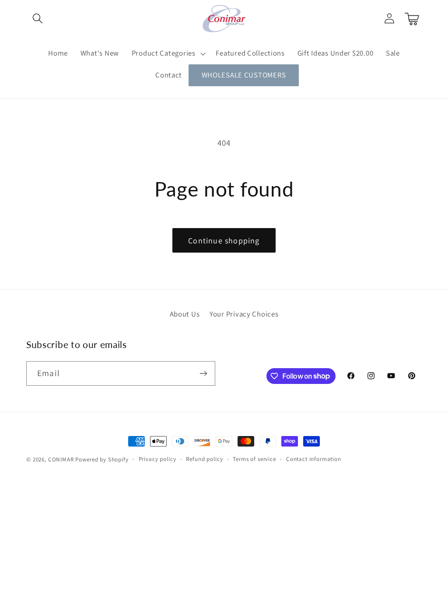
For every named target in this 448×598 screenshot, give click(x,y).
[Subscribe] (203, 373)
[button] (37, 18)
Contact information (313, 459)
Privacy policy (157, 459)
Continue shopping (223, 241)
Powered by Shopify (101, 459)
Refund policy (204, 459)
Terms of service (254, 459)
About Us (185, 314)
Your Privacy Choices (244, 314)
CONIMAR (61, 459)
